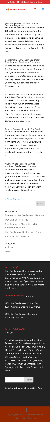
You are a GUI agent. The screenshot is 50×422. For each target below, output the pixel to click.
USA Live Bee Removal (16, 220)
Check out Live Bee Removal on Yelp (23, 388)
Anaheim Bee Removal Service (20, 163)
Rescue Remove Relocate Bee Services (24, 129)
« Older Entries (12, 199)
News (7, 252)
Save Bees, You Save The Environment (24, 94)
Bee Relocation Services (17, 237)
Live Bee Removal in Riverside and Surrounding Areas (22, 24)
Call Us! (12, 2)
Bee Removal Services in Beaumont (22, 59)
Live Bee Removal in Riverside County (24, 232)
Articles (9, 247)
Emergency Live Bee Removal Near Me (24, 215)
